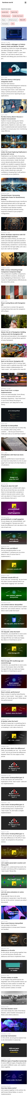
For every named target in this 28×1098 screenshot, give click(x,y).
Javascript (5, 12)
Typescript (14, 12)
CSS (12, 24)
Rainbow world (7, 2)
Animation (5, 24)
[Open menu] (25, 2)
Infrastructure (12, 20)
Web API (22, 20)
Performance (6, 16)
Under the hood (18, 16)
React (3, 20)
